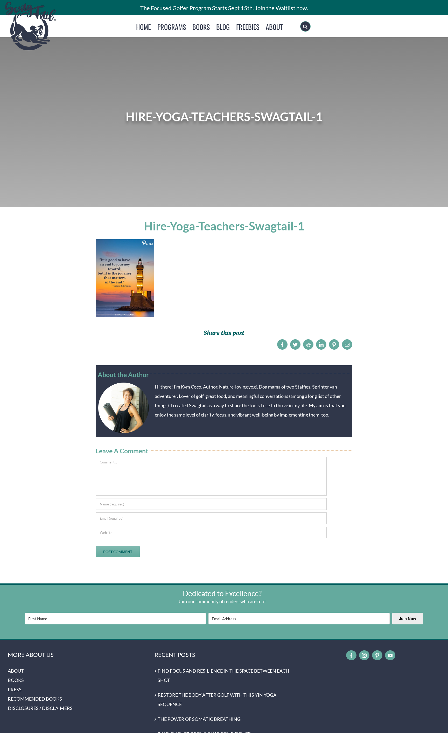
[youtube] (390, 655)
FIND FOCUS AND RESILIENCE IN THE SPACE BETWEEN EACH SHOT (223, 675)
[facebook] (351, 655)
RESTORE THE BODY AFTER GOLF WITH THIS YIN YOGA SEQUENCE (217, 699)
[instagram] (364, 655)
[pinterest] (377, 655)
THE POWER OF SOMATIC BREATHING (199, 719)
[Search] (305, 26)
